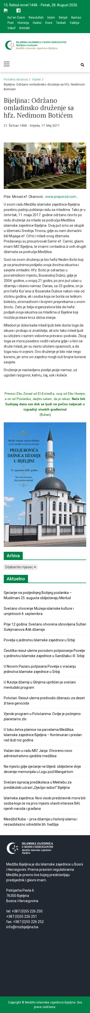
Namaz (76, 17)
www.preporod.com (60, 197)
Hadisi (37, 23)
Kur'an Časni (16, 17)
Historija (23, 23)
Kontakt (24, 28)
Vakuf (12, 28)
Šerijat (63, 17)
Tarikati (61, 23)
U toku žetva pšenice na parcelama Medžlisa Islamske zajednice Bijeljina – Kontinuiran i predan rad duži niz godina (43, 735)
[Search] (82, 65)
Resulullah (36, 17)
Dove (48, 23)
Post (11, 23)
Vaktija (74, 23)
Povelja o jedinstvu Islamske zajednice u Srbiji (39, 640)
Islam (51, 17)
